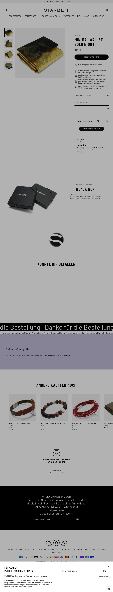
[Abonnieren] (104, 571)
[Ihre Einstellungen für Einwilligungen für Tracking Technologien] (109, 588)
